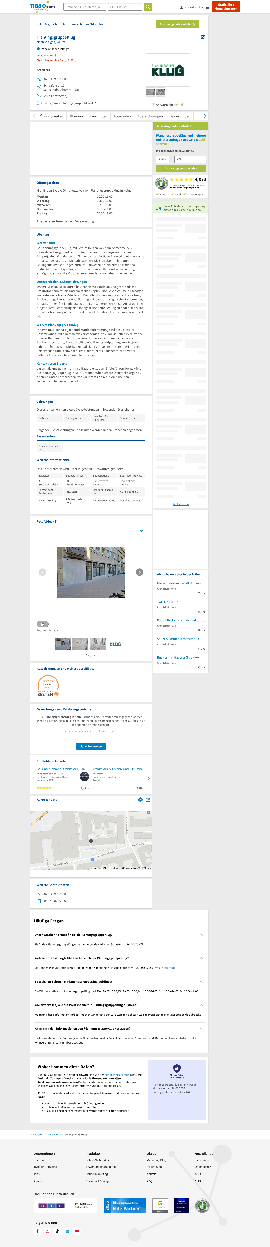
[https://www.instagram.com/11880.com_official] (47, 1231)
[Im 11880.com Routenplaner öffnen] (140, 798)
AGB (198, 1174)
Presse (38, 1181)
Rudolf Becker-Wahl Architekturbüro (181, 620)
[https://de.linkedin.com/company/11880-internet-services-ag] (67, 1231)
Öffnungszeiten (51, 116)
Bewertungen (180, 116)
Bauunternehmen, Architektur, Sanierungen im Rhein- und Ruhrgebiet (63, 769)
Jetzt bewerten (91, 746)
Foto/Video (122, 116)
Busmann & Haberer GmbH (176, 657)
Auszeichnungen (150, 116)
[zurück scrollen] (33, 116)
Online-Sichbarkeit (97, 1160)
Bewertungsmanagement (101, 1166)
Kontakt (151, 1174)
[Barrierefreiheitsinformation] (202, 7)
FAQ (149, 1181)
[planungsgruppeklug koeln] (63, 644)
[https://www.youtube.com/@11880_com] (77, 1231)
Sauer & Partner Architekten (176, 639)
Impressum (202, 1160)
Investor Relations (45, 1166)
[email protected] (164, 967)
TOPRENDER (165, 602)
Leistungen (98, 116)
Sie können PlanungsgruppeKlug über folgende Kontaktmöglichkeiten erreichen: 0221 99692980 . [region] (105, 967)
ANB (198, 1181)
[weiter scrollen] (205, 116)
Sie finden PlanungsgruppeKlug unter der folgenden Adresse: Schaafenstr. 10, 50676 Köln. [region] (90, 944)
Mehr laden (181, 504)
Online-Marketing (96, 1174)
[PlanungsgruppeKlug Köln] (141, 531)
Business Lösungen (98, 1181)
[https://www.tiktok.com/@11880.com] (57, 1231)
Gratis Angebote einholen (176, 24)
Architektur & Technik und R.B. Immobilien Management (119, 769)
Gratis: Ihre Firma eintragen (225, 6)
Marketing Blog (156, 1160)
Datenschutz (203, 1166)
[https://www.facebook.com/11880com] (37, 1231)
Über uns (77, 116)
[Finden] (148, 7)
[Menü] (209, 7)
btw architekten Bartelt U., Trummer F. (181, 583)
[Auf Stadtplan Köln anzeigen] (148, 799)
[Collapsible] (201, 935)
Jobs (36, 1174)
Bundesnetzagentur (117, 1074)
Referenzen (154, 1166)
